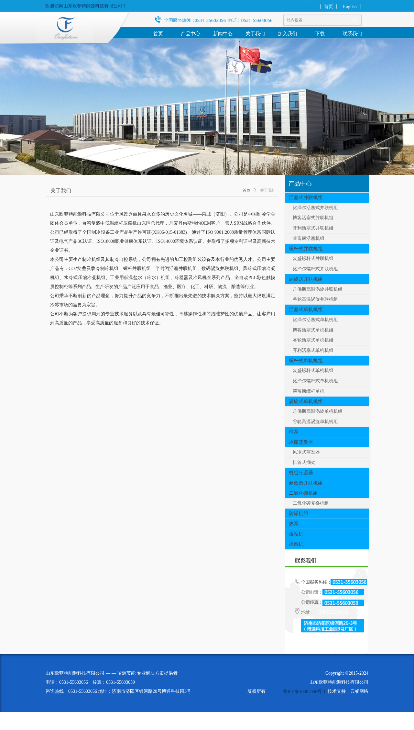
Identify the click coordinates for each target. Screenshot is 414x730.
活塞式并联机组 (306, 197)
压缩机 (296, 533)
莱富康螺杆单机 (308, 391)
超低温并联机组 (306, 483)
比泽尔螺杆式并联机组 (315, 268)
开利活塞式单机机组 (313, 350)
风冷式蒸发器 (306, 452)
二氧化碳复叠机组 (311, 503)
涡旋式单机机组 (306, 401)
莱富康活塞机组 (308, 238)
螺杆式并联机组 (306, 248)
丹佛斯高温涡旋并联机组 (318, 289)
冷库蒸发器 (301, 442)
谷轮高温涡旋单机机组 (315, 421)
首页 (246, 190)
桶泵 (294, 431)
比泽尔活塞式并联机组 (315, 207)
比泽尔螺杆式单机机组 (315, 380)
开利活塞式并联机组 (313, 228)
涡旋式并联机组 (306, 279)
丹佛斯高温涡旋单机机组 (318, 411)
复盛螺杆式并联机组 (313, 258)
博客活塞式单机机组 (313, 330)
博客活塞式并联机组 (313, 217)
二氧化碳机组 (303, 493)
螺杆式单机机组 (306, 360)
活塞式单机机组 (306, 309)
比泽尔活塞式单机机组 (315, 319)
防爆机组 (298, 513)
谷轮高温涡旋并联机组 (315, 299)
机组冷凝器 (301, 472)
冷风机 (296, 544)
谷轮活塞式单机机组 (313, 340)
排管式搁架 (304, 462)
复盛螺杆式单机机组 (313, 370)
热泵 (294, 523)
